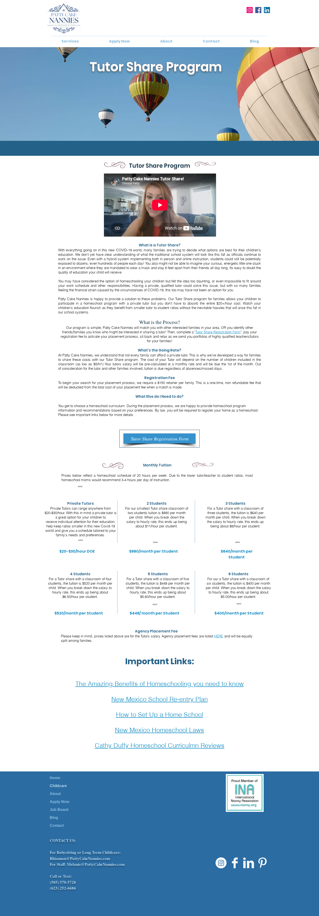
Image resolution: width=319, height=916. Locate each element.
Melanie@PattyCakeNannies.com (96, 864)
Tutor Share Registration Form (218, 332)
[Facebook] (258, 10)
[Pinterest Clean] (262, 862)
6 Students (238, 574)
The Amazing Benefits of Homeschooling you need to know (159, 684)
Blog (54, 818)
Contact (57, 825)
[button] (70, 41)
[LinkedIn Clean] (248, 862)
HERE (218, 636)
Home (55, 778)
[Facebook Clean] (234, 862)
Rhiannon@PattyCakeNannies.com (80, 858)
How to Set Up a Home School (159, 714)
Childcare (58, 786)
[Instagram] (250, 10)
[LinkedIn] (267, 10)
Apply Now (59, 802)
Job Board (59, 810)
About (55, 794)
